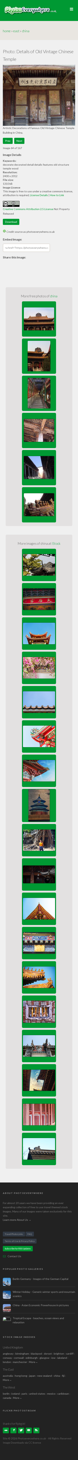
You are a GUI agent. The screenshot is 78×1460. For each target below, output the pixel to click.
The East (8, 1369)
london (7, 1362)
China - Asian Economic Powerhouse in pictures (41, 1305)
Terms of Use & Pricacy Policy (20, 1241)
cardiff (69, 1353)
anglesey (8, 1353)
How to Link (57, 195)
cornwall (19, 1357)
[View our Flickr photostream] (6, 1430)
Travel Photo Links (14, 1234)
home (7, 31)
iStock (56, 543)
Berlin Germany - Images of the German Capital (40, 1278)
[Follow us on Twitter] (21, 1430)
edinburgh (32, 1357)
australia (8, 1375)
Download (11, 221)
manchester (20, 1362)
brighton (59, 1353)
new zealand (44, 1375)
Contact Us (14, 1256)
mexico (51, 1393)
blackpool (36, 1353)
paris (24, 1393)
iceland (15, 1393)
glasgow (44, 1357)
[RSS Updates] (36, 1430)
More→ (33, 1362)
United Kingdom (13, 1347)
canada (7, 1397)
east (16, 31)
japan (32, 1375)
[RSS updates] (29, 1430)
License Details (39, 195)
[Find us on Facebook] (13, 1430)
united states (37, 1393)
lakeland (62, 1357)
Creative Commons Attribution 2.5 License (28, 209)
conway (7, 1357)
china (25, 31)
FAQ (29, 1234)
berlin (6, 1393)
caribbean (63, 1393)
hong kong (21, 1375)
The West (9, 1387)
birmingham (22, 1353)
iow (53, 1357)
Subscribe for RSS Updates (18, 1248)
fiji (63, 1375)
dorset (48, 1353)
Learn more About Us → (17, 1219)
